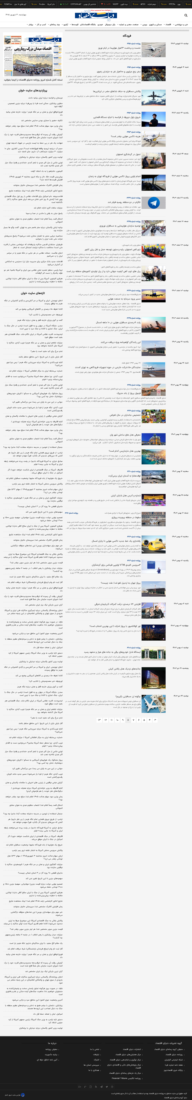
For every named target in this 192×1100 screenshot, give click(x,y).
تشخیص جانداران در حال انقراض (125, 415)
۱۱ (111, 720)
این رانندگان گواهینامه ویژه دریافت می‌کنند (121, 342)
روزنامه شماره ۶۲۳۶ (134, 290)
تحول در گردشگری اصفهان (128, 154)
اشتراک (96, 1059)
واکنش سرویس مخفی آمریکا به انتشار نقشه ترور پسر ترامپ (37, 483)
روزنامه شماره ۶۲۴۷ (134, 198)
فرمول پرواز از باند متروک (129, 393)
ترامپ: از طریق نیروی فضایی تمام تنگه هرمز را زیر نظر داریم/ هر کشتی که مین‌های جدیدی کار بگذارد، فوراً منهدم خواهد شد (35, 454)
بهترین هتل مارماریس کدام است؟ (125, 451)
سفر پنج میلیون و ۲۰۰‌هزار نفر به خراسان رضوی (119, 71)
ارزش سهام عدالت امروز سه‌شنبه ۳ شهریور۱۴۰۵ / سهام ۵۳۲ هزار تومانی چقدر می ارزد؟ (35, 491)
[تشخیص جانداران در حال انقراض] (153, 416)
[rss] (96, 1086)
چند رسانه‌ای (54, 24)
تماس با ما (94, 1049)
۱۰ (117, 720)
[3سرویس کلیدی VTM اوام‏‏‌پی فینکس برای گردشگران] (153, 566)
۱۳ (99, 720)
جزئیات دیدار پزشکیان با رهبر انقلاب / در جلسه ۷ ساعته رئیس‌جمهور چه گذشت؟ (34, 570)
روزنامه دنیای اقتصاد (174, 1054)
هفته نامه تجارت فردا (174, 1065)
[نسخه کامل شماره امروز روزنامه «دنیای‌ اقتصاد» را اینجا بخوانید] (33, 54)
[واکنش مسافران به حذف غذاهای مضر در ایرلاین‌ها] (153, 98)
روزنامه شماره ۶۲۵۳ (134, 113)
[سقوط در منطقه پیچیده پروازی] (153, 519)
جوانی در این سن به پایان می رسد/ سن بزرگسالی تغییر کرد (37, 402)
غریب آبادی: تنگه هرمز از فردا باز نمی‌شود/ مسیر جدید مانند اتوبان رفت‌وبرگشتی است (35, 409)
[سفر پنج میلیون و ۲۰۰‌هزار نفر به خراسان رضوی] (153, 73)
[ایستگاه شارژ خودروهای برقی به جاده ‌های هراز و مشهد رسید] (153, 653)
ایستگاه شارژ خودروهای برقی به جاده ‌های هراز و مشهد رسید (112, 652)
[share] (90, 1086)
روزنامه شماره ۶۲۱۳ (134, 560)
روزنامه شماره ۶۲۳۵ (134, 318)
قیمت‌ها (74, 24)
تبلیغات (96, 1054)
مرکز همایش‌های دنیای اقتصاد (128, 1054)
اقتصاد (168, 24)
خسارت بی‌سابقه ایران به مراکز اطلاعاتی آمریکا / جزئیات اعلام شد (36, 371)
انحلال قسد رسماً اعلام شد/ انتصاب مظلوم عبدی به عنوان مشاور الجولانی (36, 221)
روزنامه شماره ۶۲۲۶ (134, 410)
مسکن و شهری (155, 24)
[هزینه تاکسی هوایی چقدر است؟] (153, 139)
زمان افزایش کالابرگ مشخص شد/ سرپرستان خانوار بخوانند (38, 185)
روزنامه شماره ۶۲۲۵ (134, 385)
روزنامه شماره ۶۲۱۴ (134, 536)
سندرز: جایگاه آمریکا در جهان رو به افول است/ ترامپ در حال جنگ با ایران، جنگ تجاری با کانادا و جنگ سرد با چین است (33, 327)
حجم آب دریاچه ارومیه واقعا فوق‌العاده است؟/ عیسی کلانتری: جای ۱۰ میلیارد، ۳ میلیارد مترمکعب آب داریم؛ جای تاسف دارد (33, 150)
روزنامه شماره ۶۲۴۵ (134, 221)
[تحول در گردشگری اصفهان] (153, 161)
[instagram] (112, 1086)
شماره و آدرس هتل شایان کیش (126, 495)
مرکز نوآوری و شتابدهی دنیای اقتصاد (125, 1059)
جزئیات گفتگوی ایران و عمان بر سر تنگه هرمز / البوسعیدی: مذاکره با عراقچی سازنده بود (34, 500)
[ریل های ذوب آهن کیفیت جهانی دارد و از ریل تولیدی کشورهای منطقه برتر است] (153, 273)
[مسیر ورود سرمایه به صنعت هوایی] (153, 295)
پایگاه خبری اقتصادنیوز (173, 1070)
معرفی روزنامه (51, 1049)
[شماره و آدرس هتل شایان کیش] (153, 500)
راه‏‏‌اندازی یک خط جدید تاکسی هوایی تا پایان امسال (116, 541)
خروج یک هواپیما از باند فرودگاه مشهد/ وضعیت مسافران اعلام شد (34, 478)
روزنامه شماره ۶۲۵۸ (134, 43)
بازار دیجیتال (110, 24)
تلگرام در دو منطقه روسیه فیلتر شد (124, 202)
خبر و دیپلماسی (181, 24)
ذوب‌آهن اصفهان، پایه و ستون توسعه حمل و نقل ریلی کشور (113, 249)
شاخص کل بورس (78, 4)
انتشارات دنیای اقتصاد (132, 1049)
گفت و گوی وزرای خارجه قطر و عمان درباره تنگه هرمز (40, 320)
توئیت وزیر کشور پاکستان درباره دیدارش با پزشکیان (41, 157)
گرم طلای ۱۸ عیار (8, 4)
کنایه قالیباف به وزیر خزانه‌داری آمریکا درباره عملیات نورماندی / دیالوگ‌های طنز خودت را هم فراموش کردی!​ (37, 423)
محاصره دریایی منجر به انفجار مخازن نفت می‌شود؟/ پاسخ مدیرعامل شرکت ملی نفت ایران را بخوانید (33, 238)
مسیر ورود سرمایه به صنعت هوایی (124, 299)
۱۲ (106, 720)
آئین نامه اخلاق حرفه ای (47, 1059)
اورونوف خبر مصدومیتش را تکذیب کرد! (46, 314)
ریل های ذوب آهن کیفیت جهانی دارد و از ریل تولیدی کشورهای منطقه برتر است (104, 271)
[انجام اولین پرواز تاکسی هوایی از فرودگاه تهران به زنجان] (153, 183)
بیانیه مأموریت (51, 1054)
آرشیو (65, 24)
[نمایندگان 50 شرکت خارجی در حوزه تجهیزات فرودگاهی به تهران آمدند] (153, 370)
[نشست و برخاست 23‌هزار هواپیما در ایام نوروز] (153, 49)
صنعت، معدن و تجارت (128, 24)
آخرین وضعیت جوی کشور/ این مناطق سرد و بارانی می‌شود (37, 633)
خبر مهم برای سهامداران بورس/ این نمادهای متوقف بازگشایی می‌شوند (37, 547)
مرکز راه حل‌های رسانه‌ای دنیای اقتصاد (125, 1073)
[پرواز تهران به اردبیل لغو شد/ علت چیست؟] (153, 589)
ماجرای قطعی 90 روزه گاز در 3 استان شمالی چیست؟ (40, 873)
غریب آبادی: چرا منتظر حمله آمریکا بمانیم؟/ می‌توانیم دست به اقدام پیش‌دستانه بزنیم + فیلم (34, 378)
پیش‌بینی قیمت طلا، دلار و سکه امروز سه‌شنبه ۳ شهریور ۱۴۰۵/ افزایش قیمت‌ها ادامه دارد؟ (36, 178)
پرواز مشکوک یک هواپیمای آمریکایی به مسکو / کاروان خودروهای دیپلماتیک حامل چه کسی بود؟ (35, 395)
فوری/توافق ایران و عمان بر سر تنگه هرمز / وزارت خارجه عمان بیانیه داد (34, 114)
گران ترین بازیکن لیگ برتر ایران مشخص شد (44, 604)
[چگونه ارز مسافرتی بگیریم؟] (153, 704)
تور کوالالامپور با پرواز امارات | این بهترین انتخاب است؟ (115, 626)
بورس (144, 24)
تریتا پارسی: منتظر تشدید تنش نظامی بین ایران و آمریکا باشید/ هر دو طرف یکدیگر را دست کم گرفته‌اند (33, 272)
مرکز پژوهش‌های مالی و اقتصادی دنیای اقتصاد (124, 1066)
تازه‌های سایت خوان (33, 293)
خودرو (100, 24)
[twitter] (107, 1086)
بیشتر (30, 24)
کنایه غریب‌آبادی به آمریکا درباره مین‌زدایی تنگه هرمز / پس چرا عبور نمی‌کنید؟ (34, 364)
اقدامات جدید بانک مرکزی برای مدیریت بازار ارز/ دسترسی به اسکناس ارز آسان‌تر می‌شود (34, 263)
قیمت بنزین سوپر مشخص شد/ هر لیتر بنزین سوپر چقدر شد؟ (36, 562)
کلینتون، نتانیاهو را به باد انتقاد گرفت (47, 171)
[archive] (80, 1086)
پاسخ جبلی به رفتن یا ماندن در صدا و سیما (44, 213)
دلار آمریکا (39, 4)
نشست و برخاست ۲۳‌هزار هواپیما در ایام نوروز (119, 48)
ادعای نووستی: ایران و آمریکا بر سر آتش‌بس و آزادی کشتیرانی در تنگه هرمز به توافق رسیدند (33, 302)
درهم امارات (140, 4)
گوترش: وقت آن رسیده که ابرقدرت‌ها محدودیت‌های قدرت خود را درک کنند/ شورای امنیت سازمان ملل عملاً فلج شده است (33, 136)
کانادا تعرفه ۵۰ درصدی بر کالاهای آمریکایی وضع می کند (39, 309)
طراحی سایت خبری (14, 1095)
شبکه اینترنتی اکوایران (174, 1059)
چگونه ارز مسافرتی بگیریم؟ (128, 696)
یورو (167, 4)
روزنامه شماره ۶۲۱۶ (71, 513)
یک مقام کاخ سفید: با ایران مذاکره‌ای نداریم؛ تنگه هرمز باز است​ (36, 576)
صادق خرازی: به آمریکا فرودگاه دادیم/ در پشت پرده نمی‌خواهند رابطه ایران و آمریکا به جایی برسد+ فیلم (33, 463)
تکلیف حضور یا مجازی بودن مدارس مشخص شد (42, 120)
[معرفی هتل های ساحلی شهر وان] (153, 439)
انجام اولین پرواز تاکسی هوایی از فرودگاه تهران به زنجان (114, 176)
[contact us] (85, 1086)
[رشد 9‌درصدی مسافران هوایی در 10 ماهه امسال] (153, 325)
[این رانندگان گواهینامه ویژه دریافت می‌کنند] (153, 348)
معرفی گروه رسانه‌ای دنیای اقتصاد (168, 1049)
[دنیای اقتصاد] (96, 15)
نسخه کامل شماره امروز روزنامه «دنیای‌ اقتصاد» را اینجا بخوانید (33, 80)
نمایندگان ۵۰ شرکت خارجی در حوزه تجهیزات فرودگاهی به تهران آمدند (108, 367)
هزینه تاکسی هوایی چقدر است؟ (126, 136)
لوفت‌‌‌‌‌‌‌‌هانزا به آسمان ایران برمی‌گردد (124, 476)
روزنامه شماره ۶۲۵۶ (134, 67)
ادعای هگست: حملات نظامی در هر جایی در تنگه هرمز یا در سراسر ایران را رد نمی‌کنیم (35, 255)
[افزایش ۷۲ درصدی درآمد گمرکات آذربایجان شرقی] (153, 610)
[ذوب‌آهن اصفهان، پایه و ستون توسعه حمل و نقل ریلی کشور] (153, 251)
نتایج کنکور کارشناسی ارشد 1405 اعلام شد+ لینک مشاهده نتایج (36, 901)
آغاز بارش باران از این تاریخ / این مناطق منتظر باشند (41, 356)
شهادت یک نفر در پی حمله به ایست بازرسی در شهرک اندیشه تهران (34, 143)
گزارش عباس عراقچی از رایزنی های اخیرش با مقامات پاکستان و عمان (34, 416)
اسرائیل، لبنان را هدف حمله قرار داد (48, 647)
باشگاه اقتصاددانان (88, 24)
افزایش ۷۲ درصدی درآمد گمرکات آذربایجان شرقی (117, 604)
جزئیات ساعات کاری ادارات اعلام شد (48, 207)
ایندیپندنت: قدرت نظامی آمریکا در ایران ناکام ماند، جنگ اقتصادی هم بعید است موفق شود (34, 336)
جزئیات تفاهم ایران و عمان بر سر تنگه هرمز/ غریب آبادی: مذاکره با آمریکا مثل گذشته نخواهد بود (35, 344)
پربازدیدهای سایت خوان (33, 90)
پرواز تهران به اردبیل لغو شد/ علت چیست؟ (121, 583)
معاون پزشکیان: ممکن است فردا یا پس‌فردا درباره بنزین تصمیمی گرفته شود (35, 105)
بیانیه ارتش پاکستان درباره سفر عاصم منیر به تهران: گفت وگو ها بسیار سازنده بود (33, 229)
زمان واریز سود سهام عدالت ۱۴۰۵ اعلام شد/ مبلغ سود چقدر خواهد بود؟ (34, 128)
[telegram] (101, 1086)
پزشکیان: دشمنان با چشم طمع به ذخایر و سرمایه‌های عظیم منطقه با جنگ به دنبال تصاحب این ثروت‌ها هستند (34, 641)
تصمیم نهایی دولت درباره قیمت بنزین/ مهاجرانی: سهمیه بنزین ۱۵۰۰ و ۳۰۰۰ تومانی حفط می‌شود (33, 519)
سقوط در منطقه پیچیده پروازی (126, 517)
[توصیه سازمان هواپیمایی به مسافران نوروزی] (153, 228)
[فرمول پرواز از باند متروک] (153, 390)
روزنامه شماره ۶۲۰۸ (134, 647)
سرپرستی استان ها (91, 1065)
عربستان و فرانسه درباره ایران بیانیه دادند (45, 97)
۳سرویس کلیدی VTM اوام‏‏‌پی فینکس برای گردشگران (116, 565)
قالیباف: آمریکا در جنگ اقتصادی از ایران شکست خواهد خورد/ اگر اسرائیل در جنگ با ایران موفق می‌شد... (35, 471)
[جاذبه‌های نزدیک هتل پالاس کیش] (153, 678)
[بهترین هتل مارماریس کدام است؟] (153, 457)
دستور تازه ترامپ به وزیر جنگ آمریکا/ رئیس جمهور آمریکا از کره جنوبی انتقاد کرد (36, 655)
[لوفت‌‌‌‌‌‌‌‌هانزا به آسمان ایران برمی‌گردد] (153, 477)
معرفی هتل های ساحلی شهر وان (125, 435)
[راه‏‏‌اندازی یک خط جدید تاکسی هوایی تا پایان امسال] (153, 544)
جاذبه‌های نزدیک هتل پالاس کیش (124, 669)
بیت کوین (112, 4)
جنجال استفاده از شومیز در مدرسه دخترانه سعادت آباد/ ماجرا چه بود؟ (33, 447)
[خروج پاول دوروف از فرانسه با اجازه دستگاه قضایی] (153, 119)
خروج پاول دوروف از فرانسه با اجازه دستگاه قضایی (117, 117)
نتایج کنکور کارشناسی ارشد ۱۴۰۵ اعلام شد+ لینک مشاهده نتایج (36, 190)
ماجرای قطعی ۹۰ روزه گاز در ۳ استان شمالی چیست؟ (40, 506)
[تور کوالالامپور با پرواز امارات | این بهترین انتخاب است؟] (153, 632)
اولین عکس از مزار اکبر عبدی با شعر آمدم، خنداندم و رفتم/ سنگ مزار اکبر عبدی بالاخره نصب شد (34, 164)
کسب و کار (41, 24)
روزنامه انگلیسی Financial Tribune (126, 1078)
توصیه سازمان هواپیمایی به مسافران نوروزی (120, 226)
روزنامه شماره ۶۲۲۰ (134, 471)
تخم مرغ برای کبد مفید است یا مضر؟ (47, 351)
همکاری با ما (93, 1070)
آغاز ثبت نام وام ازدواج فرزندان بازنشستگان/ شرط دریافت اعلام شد (35, 582)
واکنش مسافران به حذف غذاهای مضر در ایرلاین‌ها (117, 91)
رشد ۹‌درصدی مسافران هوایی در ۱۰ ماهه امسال (118, 322)
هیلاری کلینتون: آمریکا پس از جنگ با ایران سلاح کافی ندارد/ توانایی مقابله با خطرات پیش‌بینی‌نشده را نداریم (34, 280)
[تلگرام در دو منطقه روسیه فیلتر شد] (153, 203)
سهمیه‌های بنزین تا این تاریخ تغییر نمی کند (44, 512)
